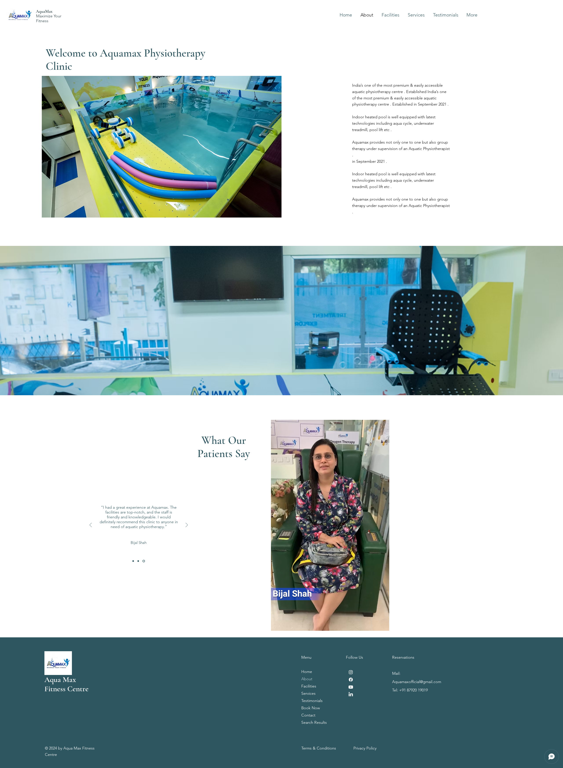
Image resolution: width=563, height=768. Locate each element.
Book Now (310, 708)
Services (308, 693)
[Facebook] (350, 679)
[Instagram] (350, 672)
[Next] (187, 525)
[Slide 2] (138, 561)
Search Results (314, 722)
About (306, 679)
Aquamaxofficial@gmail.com (416, 681)
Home (306, 671)
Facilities (308, 686)
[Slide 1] (133, 561)
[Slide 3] (144, 561)
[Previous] (91, 525)
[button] (383, 626)
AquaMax (44, 11)
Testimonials (312, 700)
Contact (308, 715)
